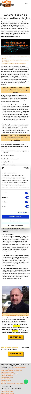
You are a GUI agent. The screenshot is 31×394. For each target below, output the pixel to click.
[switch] (27, 197)
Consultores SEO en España (7, 372)
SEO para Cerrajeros (6, 380)
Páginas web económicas (7, 377)
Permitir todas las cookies (15, 216)
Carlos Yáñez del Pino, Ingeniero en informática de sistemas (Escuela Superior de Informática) (15, 314)
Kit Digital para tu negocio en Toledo (9, 374)
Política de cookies (11, 383)
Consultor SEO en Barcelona (7, 393)
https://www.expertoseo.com (19, 367)
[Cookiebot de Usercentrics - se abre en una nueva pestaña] (23, 168)
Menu (26, 3)
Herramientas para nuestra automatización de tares (14, 63)
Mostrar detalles (22, 212)
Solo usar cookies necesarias (15, 225)
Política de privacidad (21, 383)
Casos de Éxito (16, 326)
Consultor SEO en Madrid (7, 391)
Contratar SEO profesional (7, 375)
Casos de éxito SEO (5, 378)
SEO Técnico (15, 331)
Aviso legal (3, 383)
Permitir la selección (15, 221)
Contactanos (15, 337)
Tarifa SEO (3, 382)
